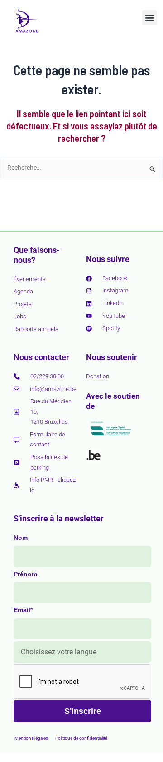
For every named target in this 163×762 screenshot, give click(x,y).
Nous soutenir (111, 357)
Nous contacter (41, 357)
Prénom (25, 574)
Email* (23, 610)
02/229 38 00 (47, 376)
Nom (21, 537)
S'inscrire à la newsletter (59, 518)
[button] (149, 17)
